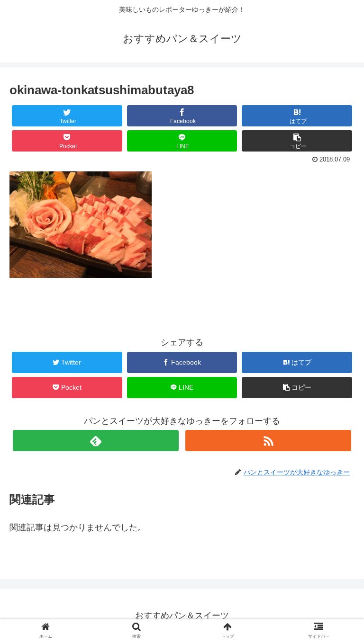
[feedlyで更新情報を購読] (95, 440)
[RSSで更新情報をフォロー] (268, 440)
